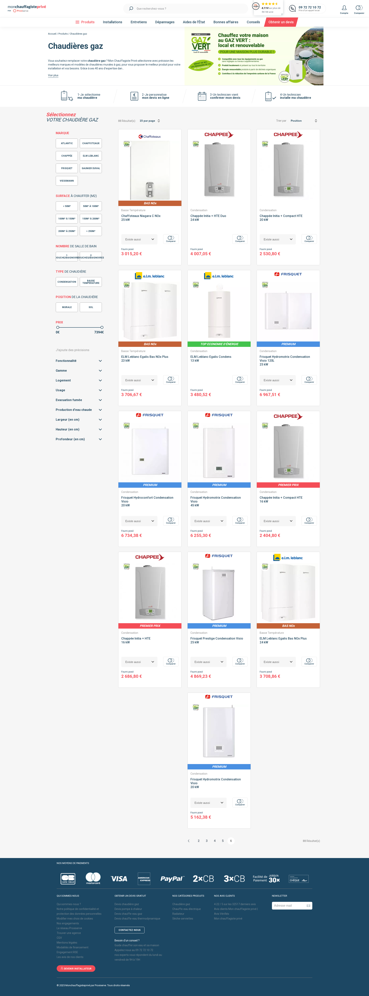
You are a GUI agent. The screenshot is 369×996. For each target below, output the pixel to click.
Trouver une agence (69, 933)
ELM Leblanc (91, 156)
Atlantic (67, 143)
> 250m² (90, 231)
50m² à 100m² (91, 206)
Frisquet (66, 168)
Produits (63, 33)
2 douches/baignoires (91, 256)
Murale (67, 307)
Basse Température (90, 281)
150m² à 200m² (90, 218)
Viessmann (67, 180)
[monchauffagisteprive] (29, 8)
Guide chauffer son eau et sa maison (137, 945)
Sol (91, 307)
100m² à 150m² (66, 218)
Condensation (66, 282)
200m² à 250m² (66, 231)
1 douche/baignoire (67, 256)
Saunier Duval (91, 168)
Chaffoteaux (91, 143)
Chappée (66, 156)
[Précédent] (189, 840)
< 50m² (67, 206)
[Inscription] (308, 906)
